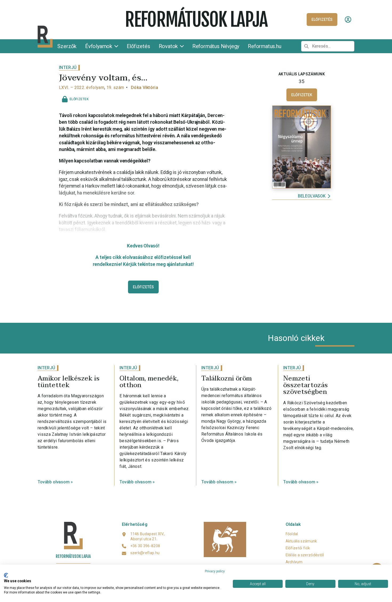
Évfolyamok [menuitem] (99, 46)
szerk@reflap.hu (145, 553)
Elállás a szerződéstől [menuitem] (305, 555)
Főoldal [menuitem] (292, 534)
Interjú (68, 67)
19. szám (115, 87)
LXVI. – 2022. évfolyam (81, 87)
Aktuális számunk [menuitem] (301, 541)
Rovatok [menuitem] (169, 46)
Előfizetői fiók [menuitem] (298, 548)
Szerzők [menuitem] (67, 46)
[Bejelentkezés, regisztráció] (348, 19)
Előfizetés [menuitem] (138, 46)
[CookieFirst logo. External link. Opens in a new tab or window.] (6, 575)
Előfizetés (143, 287)
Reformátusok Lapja (196, 19)
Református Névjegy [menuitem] (215, 46)
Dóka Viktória (144, 87)
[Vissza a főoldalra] (79, 37)
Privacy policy (215, 571)
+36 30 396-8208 (145, 546)
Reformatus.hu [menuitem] (264, 46)
